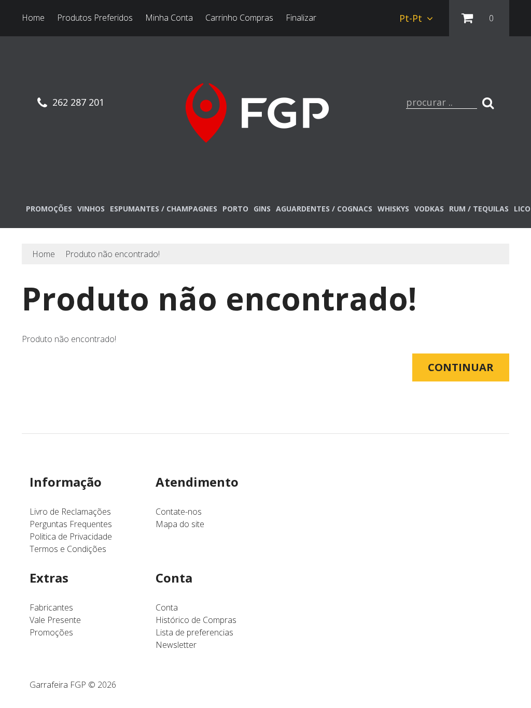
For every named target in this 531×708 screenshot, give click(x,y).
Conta (167, 607)
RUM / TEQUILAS (479, 209)
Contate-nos (179, 511)
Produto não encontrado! (112, 254)
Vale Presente (55, 620)
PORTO (235, 209)
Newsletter (176, 644)
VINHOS (91, 209)
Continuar (461, 367)
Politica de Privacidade (71, 536)
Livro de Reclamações (70, 511)
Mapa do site (180, 524)
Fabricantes (51, 607)
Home (43, 254)
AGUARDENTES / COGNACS (324, 209)
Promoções (51, 632)
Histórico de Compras (196, 620)
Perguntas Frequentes (71, 524)
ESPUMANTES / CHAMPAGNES (163, 209)
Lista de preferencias (194, 632)
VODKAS (429, 209)
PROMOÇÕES (49, 209)
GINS (262, 209)
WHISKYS (393, 209)
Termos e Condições (68, 549)
